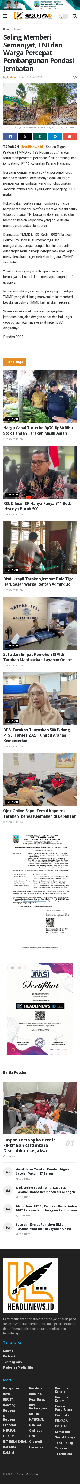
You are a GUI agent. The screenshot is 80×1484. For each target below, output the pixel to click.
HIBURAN (9, 1430)
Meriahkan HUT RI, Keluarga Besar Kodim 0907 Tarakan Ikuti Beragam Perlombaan (46, 1208)
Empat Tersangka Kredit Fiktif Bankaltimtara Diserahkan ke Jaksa (29, 1145)
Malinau (35, 1414)
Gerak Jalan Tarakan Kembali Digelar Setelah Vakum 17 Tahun (43, 1171)
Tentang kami (13, 1362)
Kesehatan (36, 1388)
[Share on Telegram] (55, 136)
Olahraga (35, 1430)
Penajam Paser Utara (63, 1408)
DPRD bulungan (9, 1417)
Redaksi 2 (13, 77)
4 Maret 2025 (34, 77)
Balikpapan (11, 1388)
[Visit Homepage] (32, 16)
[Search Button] (75, 16)
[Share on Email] (70, 136)
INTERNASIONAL (15, 1441)
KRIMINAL (36, 1394)
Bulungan (9, 1410)
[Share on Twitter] (25, 136)
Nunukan (35, 1425)
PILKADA (61, 1420)
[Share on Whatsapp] (40, 136)
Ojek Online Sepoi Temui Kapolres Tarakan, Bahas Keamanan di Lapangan (39, 813)
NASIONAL (36, 1419)
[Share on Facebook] (10, 136)
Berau (7, 1394)
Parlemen (36, 1447)
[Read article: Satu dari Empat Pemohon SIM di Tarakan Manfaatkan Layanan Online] (40, 623)
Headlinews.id (32, 147)
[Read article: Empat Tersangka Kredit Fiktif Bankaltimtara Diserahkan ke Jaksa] (40, 1108)
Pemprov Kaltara (61, 1390)
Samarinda (63, 1432)
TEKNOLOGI (63, 1454)
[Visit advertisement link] (40, 5)
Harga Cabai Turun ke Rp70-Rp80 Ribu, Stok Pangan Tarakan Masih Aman (38, 430)
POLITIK (61, 1426)
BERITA (8, 1399)
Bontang (9, 1405)
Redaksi (9, 1356)
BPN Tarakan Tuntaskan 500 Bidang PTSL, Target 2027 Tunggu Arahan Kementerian (36, 735)
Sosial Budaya (65, 1437)
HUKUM (8, 1436)
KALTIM (8, 1452)
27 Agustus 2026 (14, 590)
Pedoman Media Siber (19, 1367)
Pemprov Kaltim (61, 1399)
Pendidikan (63, 1415)
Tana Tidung (64, 1443)
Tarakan (18, 29)
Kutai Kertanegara (38, 1406)
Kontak (8, 1351)
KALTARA (9, 1447)
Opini (32, 1436)
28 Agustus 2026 (14, 439)
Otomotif (35, 1441)
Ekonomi (9, 1425)
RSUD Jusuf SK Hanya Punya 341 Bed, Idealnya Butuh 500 (37, 506)
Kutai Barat (37, 1399)
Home (6, 29)
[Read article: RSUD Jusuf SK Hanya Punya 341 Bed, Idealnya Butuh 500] (40, 472)
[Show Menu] (5, 16)
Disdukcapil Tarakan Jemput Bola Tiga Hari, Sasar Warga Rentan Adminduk (38, 581)
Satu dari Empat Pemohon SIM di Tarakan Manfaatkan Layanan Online (37, 657)
